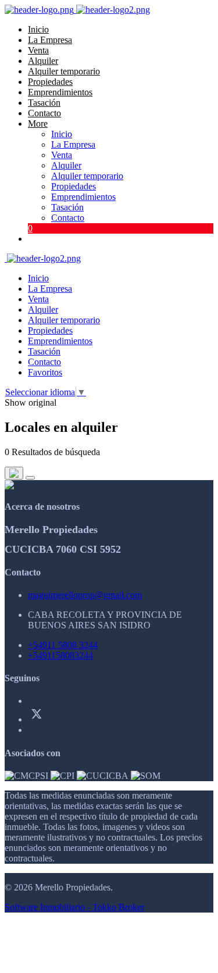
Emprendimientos (60, 92)
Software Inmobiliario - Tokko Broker (74, 907)
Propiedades (50, 82)
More (38, 123)
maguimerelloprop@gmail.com (85, 595)
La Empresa (50, 40)
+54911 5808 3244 (63, 645)
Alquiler (43, 61)
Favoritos (45, 372)
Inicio (38, 29)
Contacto (44, 113)
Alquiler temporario (64, 71)
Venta (38, 50)
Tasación (44, 103)
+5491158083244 (60, 655)
